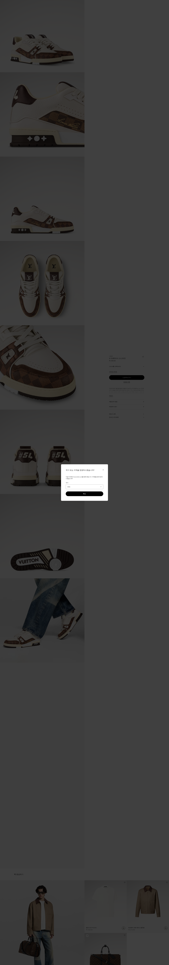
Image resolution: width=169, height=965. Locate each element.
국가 (67, 482)
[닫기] (103, 470)
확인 (84, 494)
